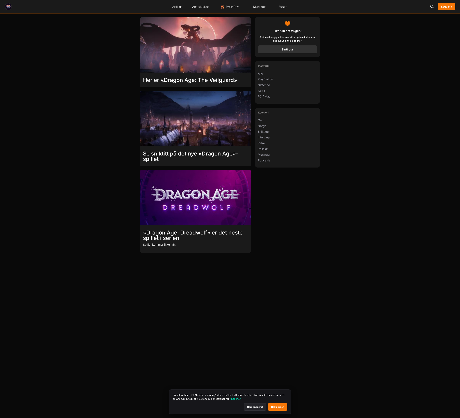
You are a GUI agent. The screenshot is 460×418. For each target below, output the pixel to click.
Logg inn (446, 6)
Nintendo (264, 85)
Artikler (177, 6)
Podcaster (265, 160)
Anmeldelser (200, 6)
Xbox (261, 90)
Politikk (263, 149)
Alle (260, 73)
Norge (262, 126)
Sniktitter (264, 131)
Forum (283, 6)
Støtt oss (288, 49)
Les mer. (236, 398)
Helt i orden (277, 407)
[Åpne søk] (432, 7)
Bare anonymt (255, 407)
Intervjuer (264, 137)
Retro (261, 143)
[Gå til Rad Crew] (8, 6)
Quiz (261, 120)
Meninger (259, 6)
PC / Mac (264, 96)
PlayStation (265, 79)
